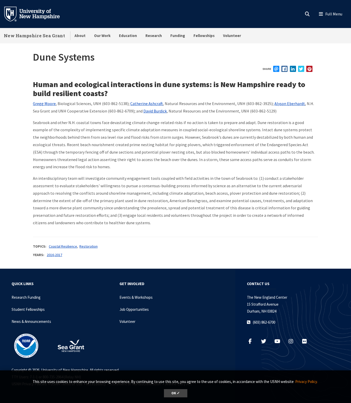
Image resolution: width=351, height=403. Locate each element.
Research (153, 35)
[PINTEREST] (309, 69)
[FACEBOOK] (284, 69)
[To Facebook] (252, 341)
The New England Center (267, 297)
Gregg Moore (44, 103)
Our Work (102, 35)
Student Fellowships (28, 309)
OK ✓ (175, 393)
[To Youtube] (280, 341)
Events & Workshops (136, 297)
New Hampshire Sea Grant (34, 36)
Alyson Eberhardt (289, 103)
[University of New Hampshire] (36, 13)
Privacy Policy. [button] (306, 381)
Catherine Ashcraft (146, 103)
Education (128, 35)
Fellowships (204, 35)
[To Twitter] (266, 341)
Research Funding (26, 297)
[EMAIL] (276, 69)
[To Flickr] (306, 341)
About (80, 35)
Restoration (88, 246)
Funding (177, 35)
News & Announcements (31, 321)
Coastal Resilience (63, 246)
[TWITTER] (301, 69)
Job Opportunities (134, 309)
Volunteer (232, 35)
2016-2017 (54, 254)
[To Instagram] (293, 341)
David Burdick (155, 111)
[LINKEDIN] (293, 69)
